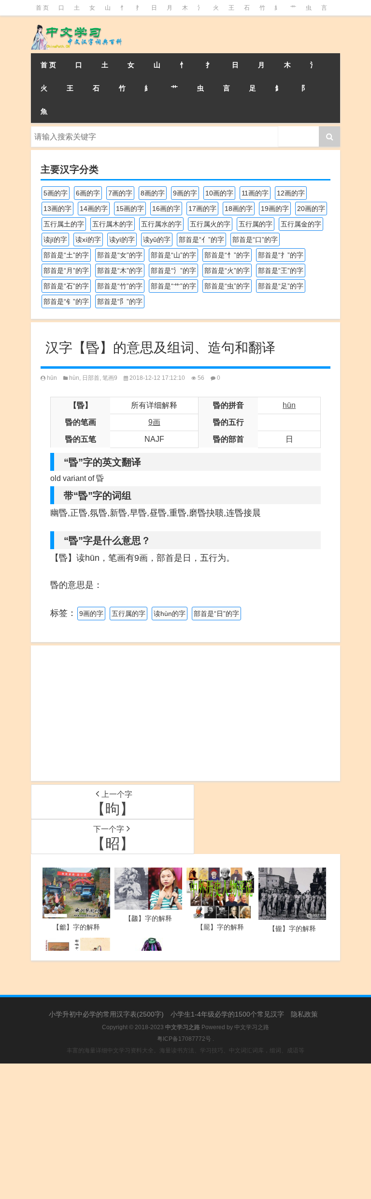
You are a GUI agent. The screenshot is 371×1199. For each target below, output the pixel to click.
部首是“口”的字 (255, 239)
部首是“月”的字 (66, 270)
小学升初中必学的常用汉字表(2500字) (106, 1014)
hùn (74, 378)
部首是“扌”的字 (280, 255)
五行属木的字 (112, 224)
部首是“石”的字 (66, 286)
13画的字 (57, 208)
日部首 (91, 378)
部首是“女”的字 (120, 255)
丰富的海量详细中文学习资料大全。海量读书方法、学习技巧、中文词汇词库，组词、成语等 (185, 1050)
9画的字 (185, 193)
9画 (154, 422)
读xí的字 (88, 239)
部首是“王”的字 (280, 270)
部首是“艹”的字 (173, 286)
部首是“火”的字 (227, 270)
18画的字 (239, 208)
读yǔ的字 (157, 239)
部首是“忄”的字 (227, 255)
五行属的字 (255, 224)
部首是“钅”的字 (66, 301)
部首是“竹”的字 (120, 286)
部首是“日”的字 (216, 613)
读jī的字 (55, 239)
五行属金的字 (301, 224)
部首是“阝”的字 (120, 301)
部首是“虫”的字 (227, 286)
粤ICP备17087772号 (184, 1038)
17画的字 (202, 208)
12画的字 (291, 193)
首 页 (42, 7)
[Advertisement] (185, 713)
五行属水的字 (161, 224)
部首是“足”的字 (280, 286)
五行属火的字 (210, 224)
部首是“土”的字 (66, 255)
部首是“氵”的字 (173, 270)
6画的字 (88, 193)
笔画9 (109, 378)
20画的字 (311, 208)
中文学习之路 (251, 1027)
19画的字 (275, 208)
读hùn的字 (170, 613)
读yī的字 (122, 239)
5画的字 (55, 193)
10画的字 (219, 193)
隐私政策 (304, 1014)
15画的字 (130, 208)
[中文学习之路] (79, 22)
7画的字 (120, 193)
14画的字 (94, 208)
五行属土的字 (63, 224)
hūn (52, 378)
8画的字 (153, 193)
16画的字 (166, 208)
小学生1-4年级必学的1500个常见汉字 (227, 1014)
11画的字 (255, 193)
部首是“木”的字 (120, 270)
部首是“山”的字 (173, 255)
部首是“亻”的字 (201, 239)
